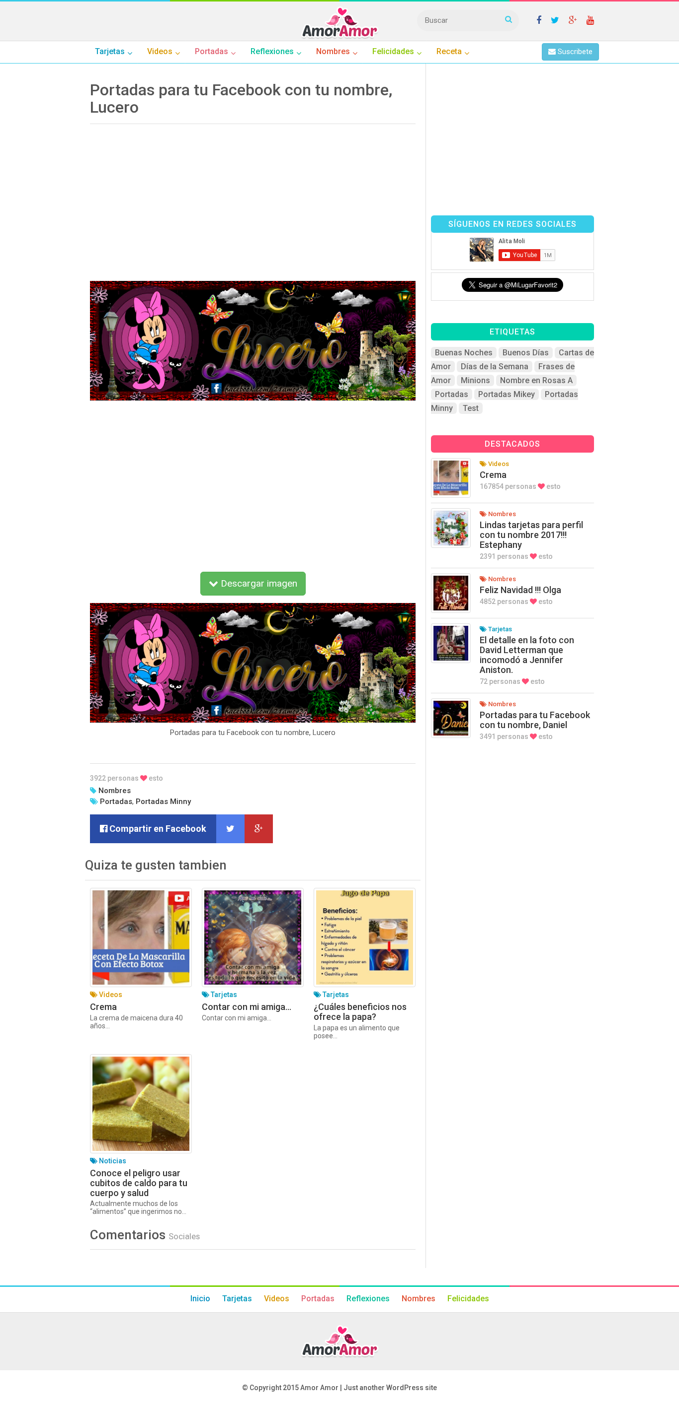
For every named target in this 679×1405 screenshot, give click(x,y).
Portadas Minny (163, 801)
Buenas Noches (464, 352)
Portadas (116, 801)
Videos (276, 1298)
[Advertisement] (253, 199)
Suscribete (574, 51)
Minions (475, 380)
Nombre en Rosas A (536, 380)
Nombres (114, 790)
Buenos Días (526, 352)
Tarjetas (237, 1298)
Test (471, 408)
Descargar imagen (257, 583)
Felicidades (468, 1298)
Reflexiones (368, 1298)
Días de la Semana (494, 366)
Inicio (200, 1298)
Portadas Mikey (506, 394)
